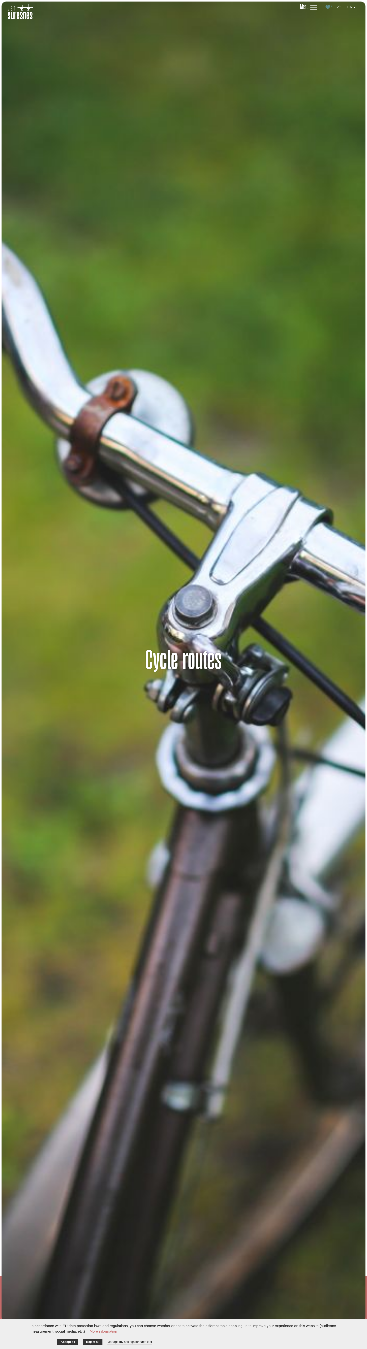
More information (103, 1331)
